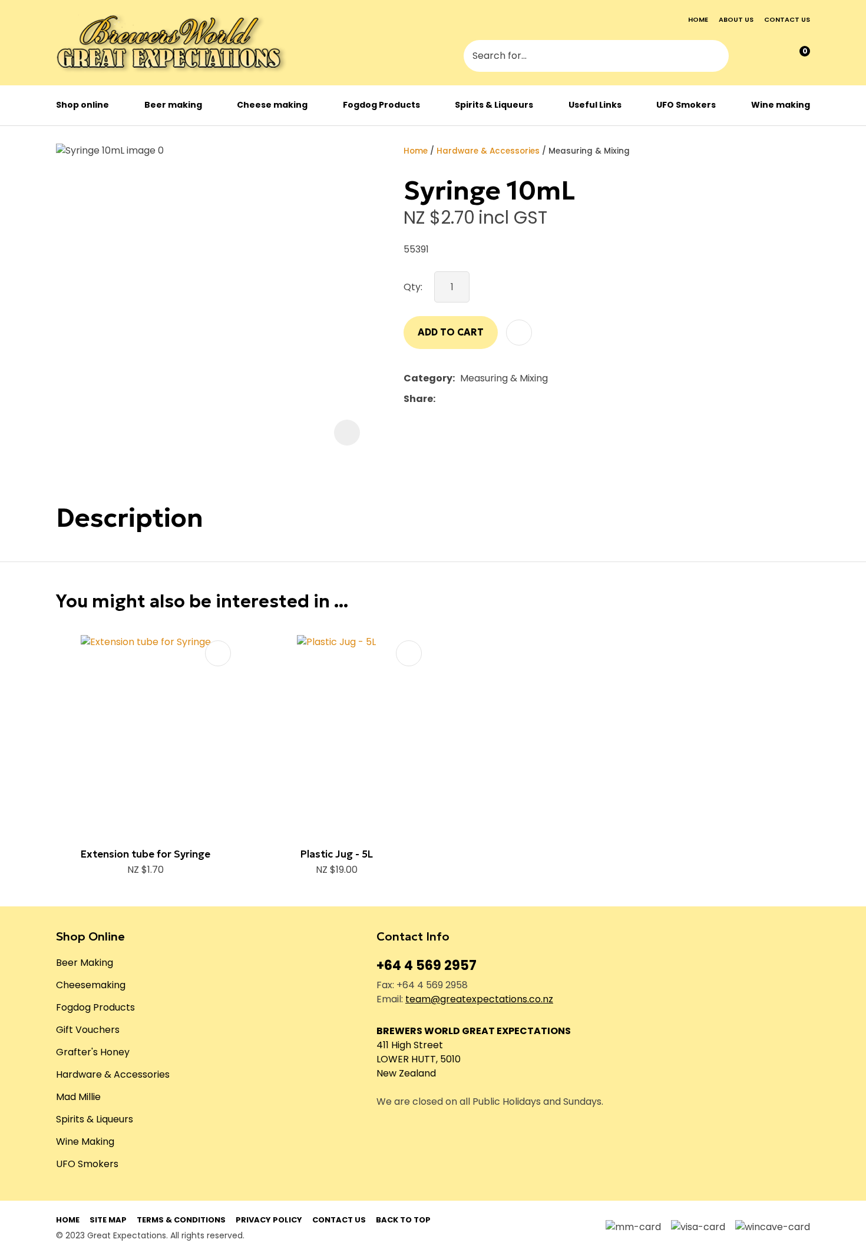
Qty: (413, 287)
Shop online (82, 105)
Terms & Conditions (181, 1219)
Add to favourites (218, 653)
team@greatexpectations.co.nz (479, 999)
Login (749, 57)
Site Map (108, 1219)
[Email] (476, 399)
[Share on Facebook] (443, 399)
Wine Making (85, 1141)
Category (428, 378)
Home (698, 19)
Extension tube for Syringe (145, 854)
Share (418, 399)
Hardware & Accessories (488, 151)
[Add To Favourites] (519, 332)
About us (736, 19)
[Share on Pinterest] (494, 399)
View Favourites (773, 56)
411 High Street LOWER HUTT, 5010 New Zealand (418, 1059)
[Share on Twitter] (458, 399)
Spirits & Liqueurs (494, 105)
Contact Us (339, 1219)
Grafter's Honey (93, 1052)
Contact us (787, 19)
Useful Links (595, 105)
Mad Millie (78, 1097)
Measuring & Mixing (589, 151)
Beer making (173, 105)
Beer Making (84, 962)
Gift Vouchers (88, 1029)
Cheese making (272, 105)
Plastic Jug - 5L (336, 854)
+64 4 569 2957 (426, 965)
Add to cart (451, 332)
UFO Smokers (686, 105)
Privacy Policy (269, 1219)
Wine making (780, 105)
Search (714, 57)
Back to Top (403, 1219)
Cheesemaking (90, 985)
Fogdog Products (381, 105)
